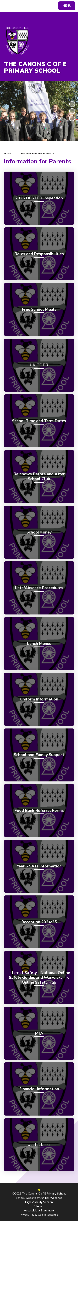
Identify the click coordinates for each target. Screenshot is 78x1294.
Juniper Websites (51, 1198)
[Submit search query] (48, 5)
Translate (33, 6)
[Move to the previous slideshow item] (72, 111)
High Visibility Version (39, 1202)
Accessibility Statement (39, 1210)
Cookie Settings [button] (48, 1215)
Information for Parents (37, 153)
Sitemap (39, 1206)
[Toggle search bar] (8, 6)
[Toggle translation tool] (18, 6)
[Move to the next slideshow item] (72, 118)
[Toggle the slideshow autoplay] (72, 104)
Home (7, 153)
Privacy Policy (28, 1215)
